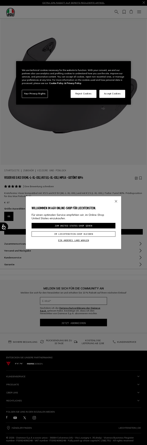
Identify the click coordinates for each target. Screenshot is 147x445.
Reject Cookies (83, 93)
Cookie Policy (56, 83)
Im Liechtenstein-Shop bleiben (73, 233)
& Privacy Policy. (73, 83)
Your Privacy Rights (35, 93)
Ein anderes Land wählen (73, 240)
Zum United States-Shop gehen (73, 225)
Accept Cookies (112, 93)
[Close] (116, 200)
